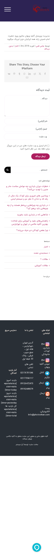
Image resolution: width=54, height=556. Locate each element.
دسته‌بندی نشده (41, 253)
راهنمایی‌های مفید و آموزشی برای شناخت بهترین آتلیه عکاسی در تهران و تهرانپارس (29, 222)
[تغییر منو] (7, 9)
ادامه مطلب (42, 303)
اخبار (17, 46)
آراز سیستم (19, 444)
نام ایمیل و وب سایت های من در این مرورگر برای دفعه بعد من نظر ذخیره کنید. (28, 147)
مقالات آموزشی (41, 265)
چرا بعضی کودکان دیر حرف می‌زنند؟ (32, 230)
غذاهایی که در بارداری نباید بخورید (32, 214)
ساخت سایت (33, 444)
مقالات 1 (44, 259)
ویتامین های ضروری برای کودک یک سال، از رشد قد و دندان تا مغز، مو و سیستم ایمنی (28, 197)
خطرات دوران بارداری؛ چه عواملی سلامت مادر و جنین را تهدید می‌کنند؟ (27, 188)
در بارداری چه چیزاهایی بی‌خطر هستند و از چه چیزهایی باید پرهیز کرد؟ (27, 207)
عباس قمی (40, 46)
